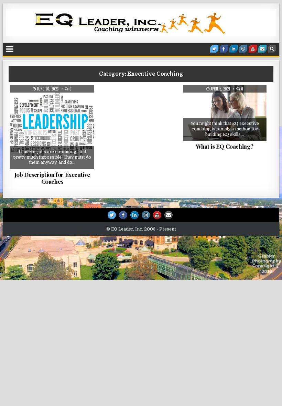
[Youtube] (253, 49)
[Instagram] (243, 49)
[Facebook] (224, 49)
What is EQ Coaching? (224, 146)
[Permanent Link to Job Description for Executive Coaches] (52, 127)
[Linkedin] (233, 49)
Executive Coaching (54, 102)
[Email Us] (262, 49)
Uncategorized (55, 109)
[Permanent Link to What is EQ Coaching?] (225, 113)
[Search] (272, 49)
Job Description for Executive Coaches (52, 178)
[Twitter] (214, 49)
